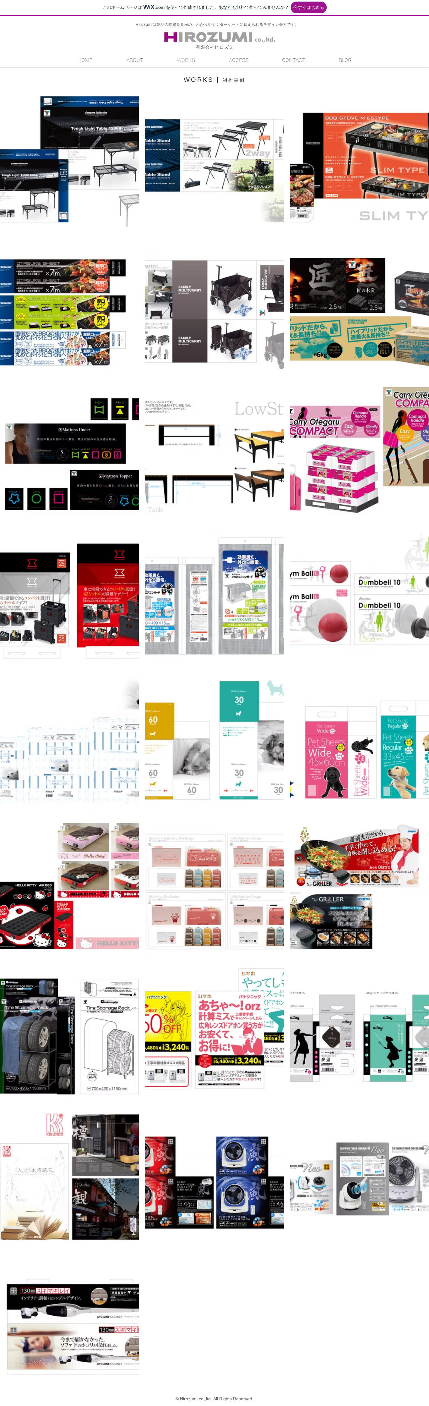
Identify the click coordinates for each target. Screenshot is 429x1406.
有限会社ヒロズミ (214, 47)
